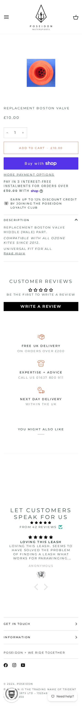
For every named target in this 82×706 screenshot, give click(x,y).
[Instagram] (14, 665)
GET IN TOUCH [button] (17, 624)
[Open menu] (10, 17)
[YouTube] (23, 665)
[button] (37, 587)
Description (16, 220)
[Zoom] (15, 91)
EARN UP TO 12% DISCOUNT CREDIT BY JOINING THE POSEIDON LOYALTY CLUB (43, 203)
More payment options (29, 174)
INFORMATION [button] (17, 637)
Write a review (40, 306)
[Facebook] (6, 665)
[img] (41, 523)
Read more (14, 253)
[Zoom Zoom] (41, 72)
